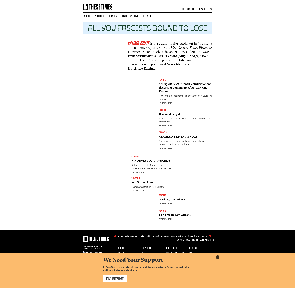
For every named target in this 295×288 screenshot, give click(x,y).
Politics (99, 16)
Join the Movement (115, 278)
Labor (86, 16)
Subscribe (191, 9)
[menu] (118, 7)
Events (147, 16)
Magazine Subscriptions (175, 252)
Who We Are (122, 252)
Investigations (130, 16)
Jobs (191, 253)
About (181, 9)
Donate (202, 9)
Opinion (112, 16)
